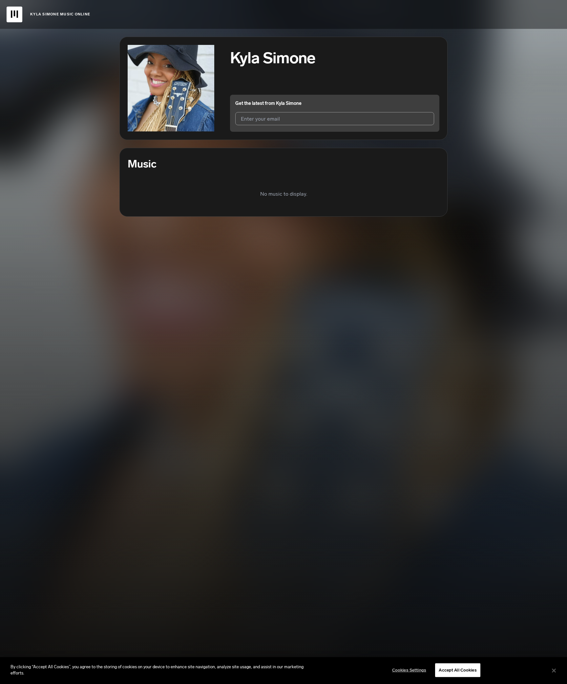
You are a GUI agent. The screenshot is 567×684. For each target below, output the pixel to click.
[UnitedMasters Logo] (14, 14)
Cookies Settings (409, 670)
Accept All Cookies (457, 670)
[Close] (554, 670)
